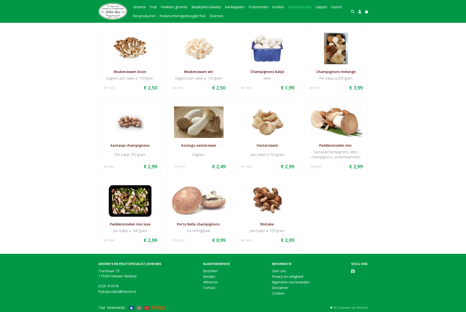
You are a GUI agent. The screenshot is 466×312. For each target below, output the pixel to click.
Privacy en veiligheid (287, 276)
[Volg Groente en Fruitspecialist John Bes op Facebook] (353, 271)
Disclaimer (280, 287)
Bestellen (210, 271)
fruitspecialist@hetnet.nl (117, 291)
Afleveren (210, 282)
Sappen (321, 7)
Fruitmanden (258, 7)
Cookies (278, 293)
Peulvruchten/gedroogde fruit (182, 16)
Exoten (336, 7)
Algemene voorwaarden (290, 282)
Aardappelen (235, 7)
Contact (209, 287)
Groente (139, 7)
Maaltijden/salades (206, 7)
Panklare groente (174, 7)
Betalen (209, 276)
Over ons (279, 271)
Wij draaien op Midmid (350, 307)
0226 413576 (108, 286)
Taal (101, 307)
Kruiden (278, 7)
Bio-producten (144, 16)
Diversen (216, 16)
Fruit (153, 7)
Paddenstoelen (300, 7)
